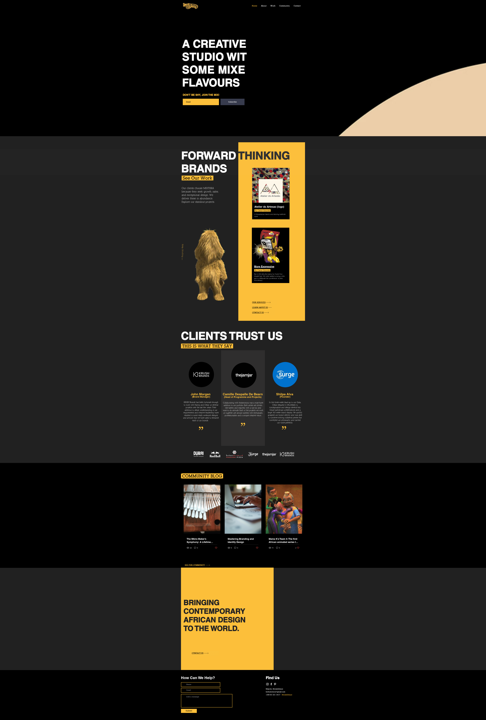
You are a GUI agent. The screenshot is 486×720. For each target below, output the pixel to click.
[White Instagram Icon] (267, 684)
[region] (271, 258)
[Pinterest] (275, 684)
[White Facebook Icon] (271, 684)
